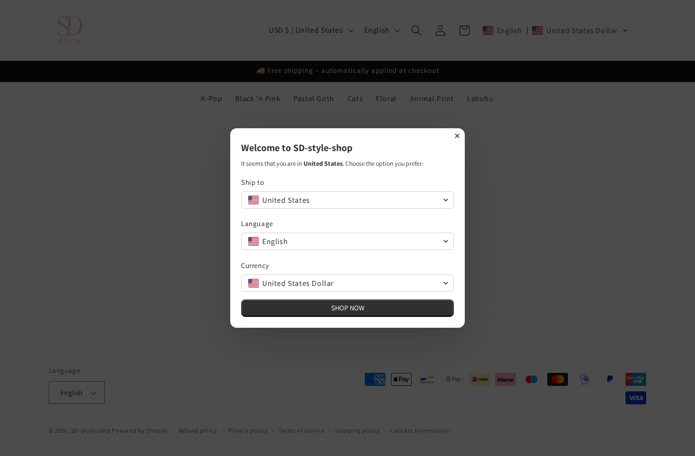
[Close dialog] (457, 135)
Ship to (252, 182)
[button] (347, 200)
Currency (255, 265)
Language (257, 223)
